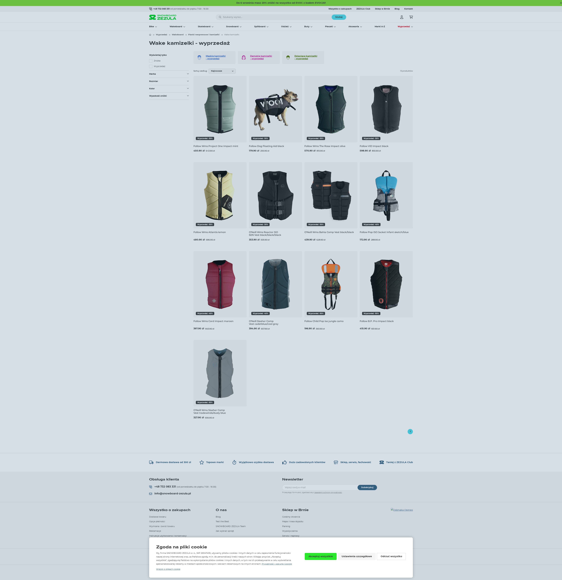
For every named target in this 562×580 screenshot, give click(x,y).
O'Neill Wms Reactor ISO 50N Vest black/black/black (265, 233)
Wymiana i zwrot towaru (162, 526)
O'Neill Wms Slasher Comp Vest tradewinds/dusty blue (209, 411)
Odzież (285, 27)
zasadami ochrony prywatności (328, 492)
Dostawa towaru (157, 517)
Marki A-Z (380, 27)
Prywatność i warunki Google (277, 564)
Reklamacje (155, 531)
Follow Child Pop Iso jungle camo (323, 321)
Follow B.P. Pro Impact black (377, 321)
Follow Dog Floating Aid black (266, 146)
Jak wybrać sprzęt (225, 531)
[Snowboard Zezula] (162, 17)
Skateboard (204, 27)
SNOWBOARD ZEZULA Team (231, 526)
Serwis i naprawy (290, 536)
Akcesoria (353, 27)
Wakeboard (176, 27)
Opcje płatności (157, 522)
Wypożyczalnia (290, 531)
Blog (397, 9)
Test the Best (222, 522)
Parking (286, 526)
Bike (151, 27)
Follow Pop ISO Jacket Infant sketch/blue (384, 232)
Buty (306, 27)
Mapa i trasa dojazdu (292, 522)
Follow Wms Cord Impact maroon (213, 321)
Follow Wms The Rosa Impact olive (324, 146)
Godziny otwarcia (291, 517)
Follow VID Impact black (374, 146)
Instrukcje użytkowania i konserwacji (168, 536)
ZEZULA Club (363, 9)
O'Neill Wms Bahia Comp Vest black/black (329, 232)
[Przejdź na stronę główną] (150, 34)
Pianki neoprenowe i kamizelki (204, 35)
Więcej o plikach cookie (168, 569)
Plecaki (329, 27)
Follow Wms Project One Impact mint (215, 146)
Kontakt (408, 9)
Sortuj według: (200, 71)
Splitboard (259, 27)
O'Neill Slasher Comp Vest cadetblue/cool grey (263, 322)
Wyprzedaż (404, 27)
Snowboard (232, 27)
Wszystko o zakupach (340, 9)
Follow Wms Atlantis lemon (209, 232)
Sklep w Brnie (382, 9)
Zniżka (157, 61)
